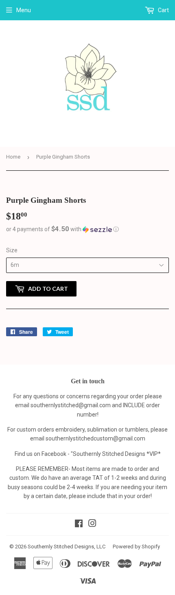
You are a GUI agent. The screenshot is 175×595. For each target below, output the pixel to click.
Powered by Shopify (136, 546)
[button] (87, 229)
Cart (163, 10)
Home (13, 157)
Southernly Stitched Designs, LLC (66, 546)
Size (12, 250)
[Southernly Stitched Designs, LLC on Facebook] (78, 524)
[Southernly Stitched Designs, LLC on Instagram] (92, 524)
